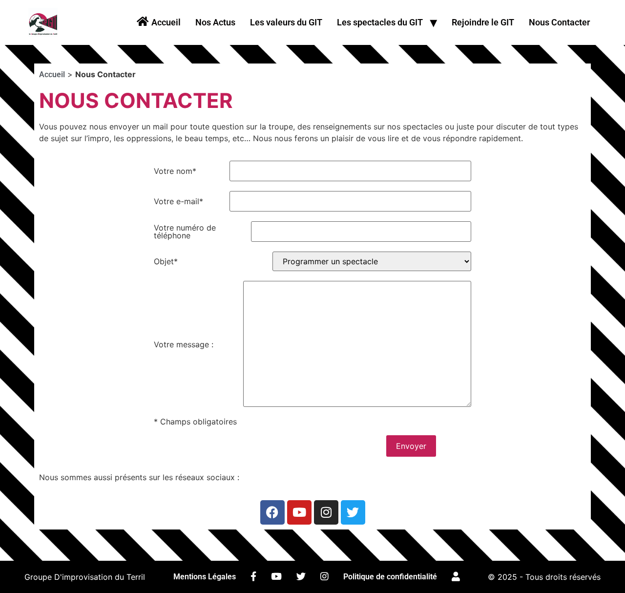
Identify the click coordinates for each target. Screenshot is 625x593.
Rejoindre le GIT (483, 22)
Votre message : (183, 344)
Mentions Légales (204, 576)
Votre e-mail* (178, 201)
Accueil (52, 74)
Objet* (166, 261)
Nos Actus (215, 22)
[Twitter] (353, 512)
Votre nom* (175, 171)
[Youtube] (299, 512)
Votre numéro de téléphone (185, 231)
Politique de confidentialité (390, 576)
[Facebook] (272, 512)
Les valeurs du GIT (286, 22)
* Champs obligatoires (195, 421)
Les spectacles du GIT (380, 22)
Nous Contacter (559, 22)
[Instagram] (326, 512)
